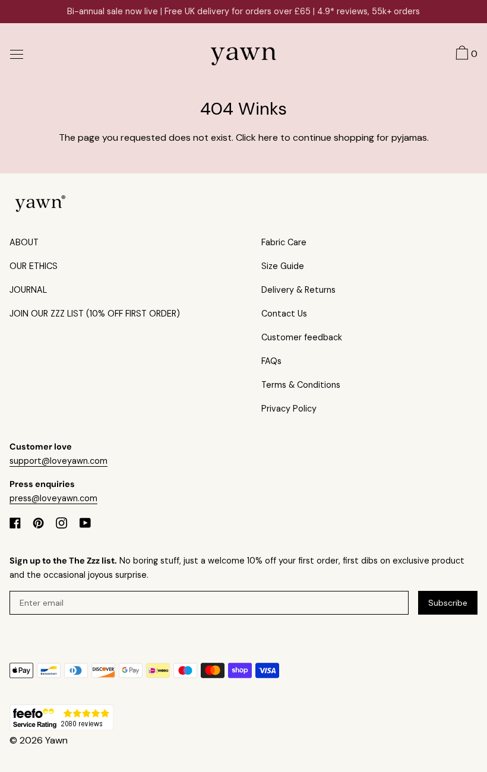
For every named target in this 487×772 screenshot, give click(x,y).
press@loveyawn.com (53, 498)
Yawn (56, 740)
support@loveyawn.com (58, 460)
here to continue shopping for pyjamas (342, 137)
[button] (465, 54)
